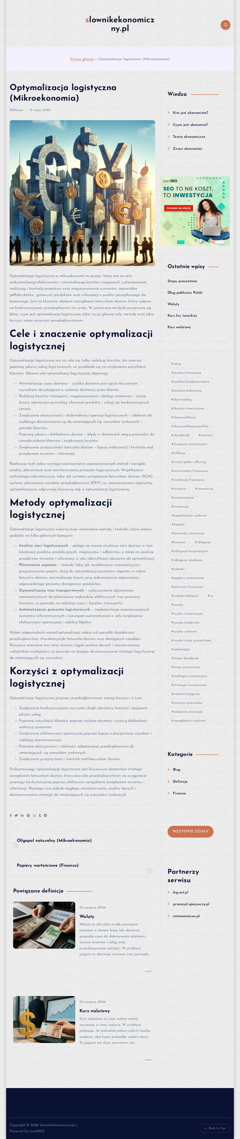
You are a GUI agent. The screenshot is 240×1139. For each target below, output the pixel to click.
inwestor (180, 489)
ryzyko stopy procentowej (193, 640)
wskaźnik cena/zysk (188, 712)
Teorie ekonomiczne (189, 137)
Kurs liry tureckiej (182, 316)
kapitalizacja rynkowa (190, 515)
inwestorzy (206, 489)
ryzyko (179, 605)
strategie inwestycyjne (190, 685)
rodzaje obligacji (186, 596)
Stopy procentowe (182, 281)
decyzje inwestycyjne (189, 408)
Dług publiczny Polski (185, 293)
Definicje (16, 110)
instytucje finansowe (189, 480)
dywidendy (182, 435)
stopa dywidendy (186, 658)
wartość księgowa (187, 694)
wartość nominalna (188, 703)
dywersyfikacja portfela (191, 426)
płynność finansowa (188, 587)
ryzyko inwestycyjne (188, 614)
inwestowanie (184, 498)
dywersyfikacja (185, 417)
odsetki (179, 569)
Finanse (179, 793)
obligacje (204, 542)
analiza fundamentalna (191, 382)
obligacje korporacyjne (191, 551)
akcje (178, 364)
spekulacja (182, 649)
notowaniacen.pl (186, 916)
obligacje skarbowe (188, 560)
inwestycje (181, 506)
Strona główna (82, 59)
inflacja (179, 453)
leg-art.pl (180, 892)
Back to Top (217, 1128)
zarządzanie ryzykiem (190, 721)
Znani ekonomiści (187, 149)
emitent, (207, 435)
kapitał (179, 524)
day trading (182, 399)
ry (211, 596)
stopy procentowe (187, 667)
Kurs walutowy (179, 327)
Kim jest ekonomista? (190, 113)
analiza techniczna (188, 390)
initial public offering (190, 462)
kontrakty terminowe (189, 533)
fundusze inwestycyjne (190, 444)
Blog (176, 770)
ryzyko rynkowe (185, 631)
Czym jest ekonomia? (190, 125)
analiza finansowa (187, 373)
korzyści (180, 542)
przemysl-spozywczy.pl (191, 904)
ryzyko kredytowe (186, 622)
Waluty (173, 304)
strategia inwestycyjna (190, 676)
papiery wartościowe (189, 578)
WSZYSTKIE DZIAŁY (190, 831)
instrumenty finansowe (191, 471)
